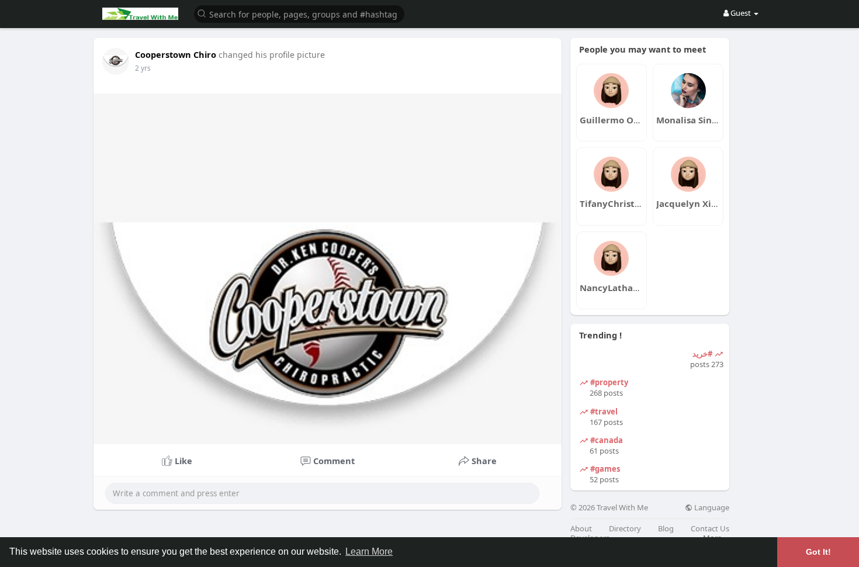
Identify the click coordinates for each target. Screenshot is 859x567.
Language (710, 507)
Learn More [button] (369, 551)
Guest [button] (741, 13)
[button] (299, 13)
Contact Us (710, 529)
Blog (666, 529)
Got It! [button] (818, 551)
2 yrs (143, 68)
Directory (625, 529)
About (581, 529)
